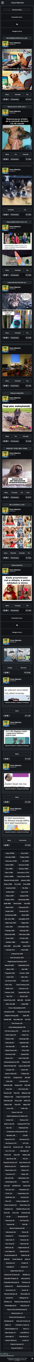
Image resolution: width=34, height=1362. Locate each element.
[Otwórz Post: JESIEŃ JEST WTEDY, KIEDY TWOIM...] (17, 487)
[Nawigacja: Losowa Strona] (17, 24)
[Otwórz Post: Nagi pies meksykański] (17, 431)
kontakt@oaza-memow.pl (20, 1359)
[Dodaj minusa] (6, 99)
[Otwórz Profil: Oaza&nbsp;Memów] (5, 44)
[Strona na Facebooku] (32, 1359)
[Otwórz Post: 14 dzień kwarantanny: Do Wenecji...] (17, 825)
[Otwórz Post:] (17, 166)
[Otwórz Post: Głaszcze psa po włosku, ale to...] (17, 149)
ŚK (19, 1360)
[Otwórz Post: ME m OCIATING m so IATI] (17, 548)
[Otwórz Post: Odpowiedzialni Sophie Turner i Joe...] (17, 265)
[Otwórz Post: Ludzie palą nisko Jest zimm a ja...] (17, 328)
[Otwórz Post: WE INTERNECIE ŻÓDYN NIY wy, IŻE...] (17, 89)
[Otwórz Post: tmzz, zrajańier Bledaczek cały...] (17, 654)
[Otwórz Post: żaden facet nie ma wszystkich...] (17, 782)
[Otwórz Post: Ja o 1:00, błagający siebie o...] (17, 738)
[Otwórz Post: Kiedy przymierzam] (17, 600)
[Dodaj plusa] (5, 99)
